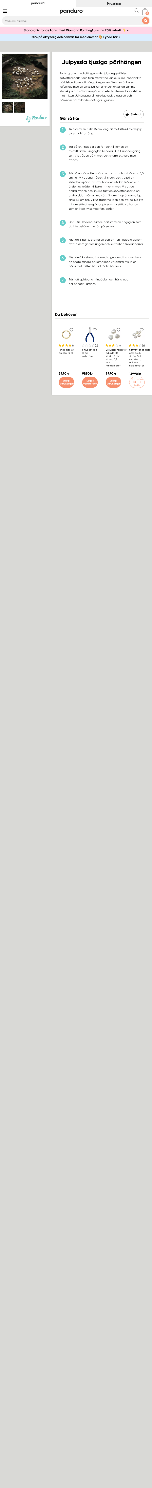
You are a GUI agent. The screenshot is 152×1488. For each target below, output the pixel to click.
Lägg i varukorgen (67, 382)
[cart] (145, 11)
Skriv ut (136, 114)
